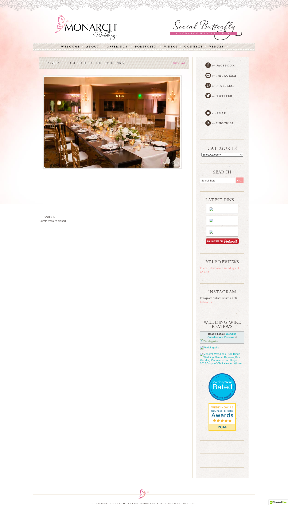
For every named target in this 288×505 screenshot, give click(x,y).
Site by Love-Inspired (178, 503)
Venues (216, 46)
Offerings (117, 46)
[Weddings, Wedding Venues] (222, 406)
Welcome (70, 46)
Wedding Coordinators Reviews (222, 336)
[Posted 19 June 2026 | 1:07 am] (222, 209)
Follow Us (206, 302)
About (92, 46)
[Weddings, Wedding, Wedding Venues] (222, 378)
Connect (193, 46)
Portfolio (146, 46)
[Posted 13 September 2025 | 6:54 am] (222, 220)
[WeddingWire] (222, 347)
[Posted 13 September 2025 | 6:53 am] (222, 231)
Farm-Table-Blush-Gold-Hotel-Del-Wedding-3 (85, 63)
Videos (171, 46)
